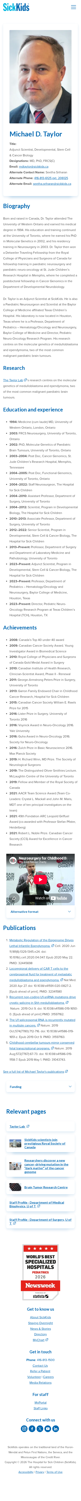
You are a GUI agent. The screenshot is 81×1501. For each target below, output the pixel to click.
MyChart (38, 1340)
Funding (15, 1087)
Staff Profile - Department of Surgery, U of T (40, 1221)
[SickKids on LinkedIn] (55, 1428)
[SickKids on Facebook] (32, 1428)
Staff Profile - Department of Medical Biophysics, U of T (36, 1204)
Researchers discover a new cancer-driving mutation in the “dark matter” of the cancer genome (46, 1166)
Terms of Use (54, 1472)
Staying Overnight (40, 1323)
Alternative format (25, 911)
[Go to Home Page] (16, 7)
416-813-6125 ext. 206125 (51, 178)
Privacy (40, 1472)
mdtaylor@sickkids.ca (33, 167)
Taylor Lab (17, 1126)
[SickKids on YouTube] (47, 1428)
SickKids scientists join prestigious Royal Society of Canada (44, 1143)
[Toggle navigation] (73, 7)
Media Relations (40, 1383)
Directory (40, 1334)
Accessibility (25, 1472)
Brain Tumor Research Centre (46, 1187)
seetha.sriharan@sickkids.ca (52, 184)
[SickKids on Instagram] (24, 1428)
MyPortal (41, 1403)
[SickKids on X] (40, 1428)
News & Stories (40, 1329)
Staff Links (41, 1408)
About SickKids (40, 1317)
